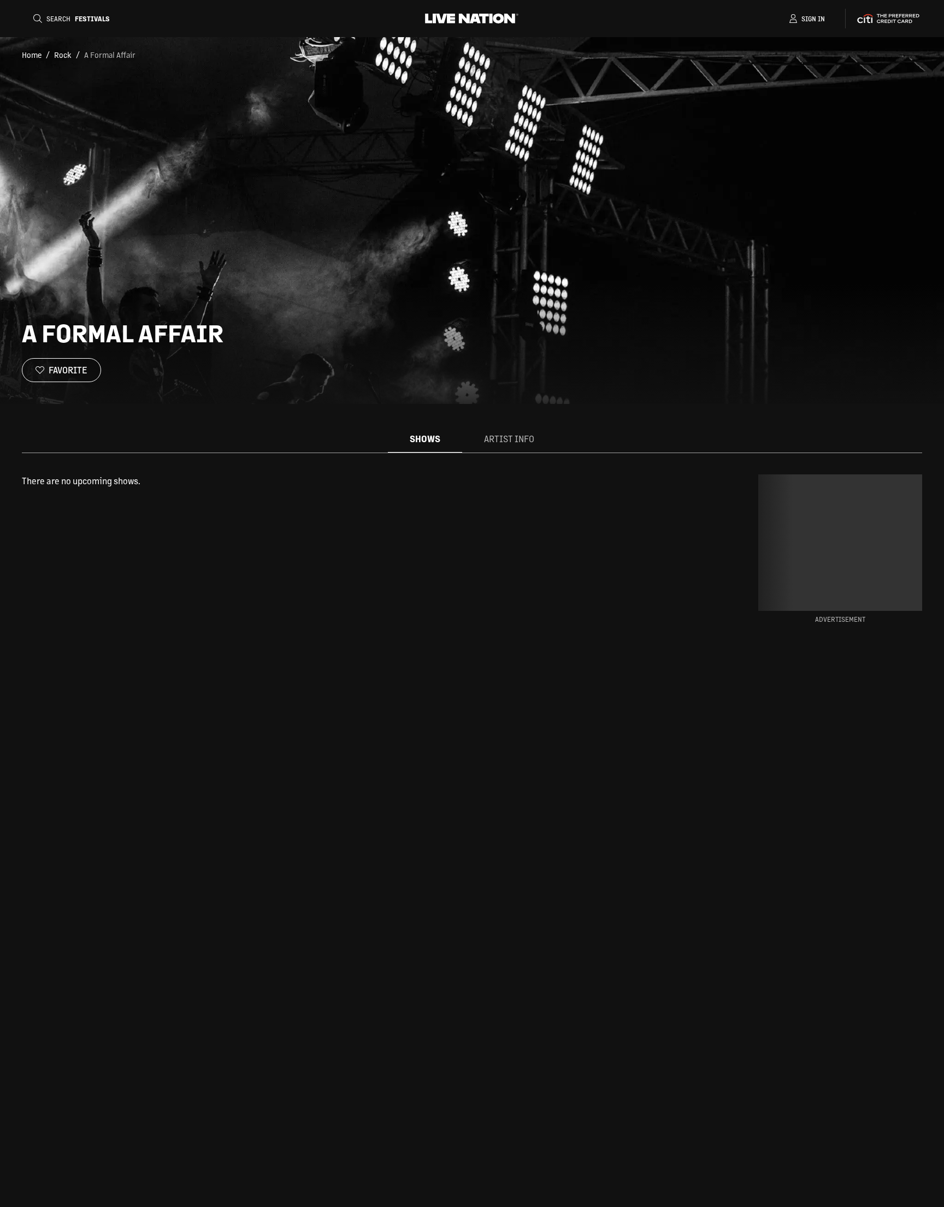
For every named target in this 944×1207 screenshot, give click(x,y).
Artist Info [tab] (509, 438)
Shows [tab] (425, 438)
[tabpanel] (359, 480)
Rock (63, 55)
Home (32, 55)
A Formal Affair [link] (109, 55)
